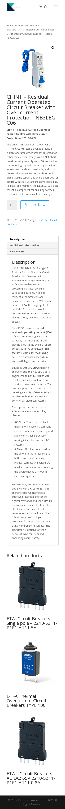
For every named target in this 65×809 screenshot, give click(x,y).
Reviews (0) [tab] (17, 251)
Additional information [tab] (24, 245)
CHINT (45, 220)
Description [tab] (17, 239)
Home (10, 25)
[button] (53, 48)
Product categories (24, 25)
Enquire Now (34, 204)
